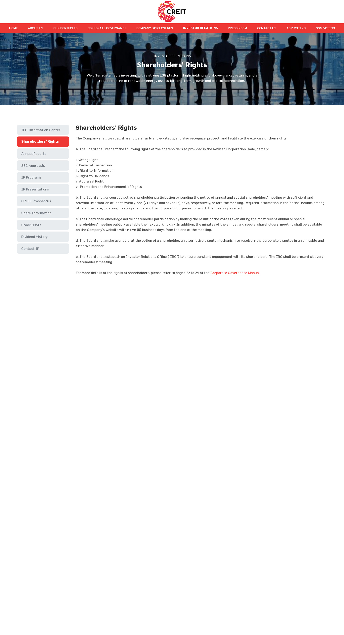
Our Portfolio (65, 28)
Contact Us (266, 28)
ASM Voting (296, 28)
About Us (35, 28)
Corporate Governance (107, 28)
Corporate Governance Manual (235, 273)
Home (13, 28)
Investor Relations (200, 28)
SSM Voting (325, 28)
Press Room (237, 28)
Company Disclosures (154, 28)
